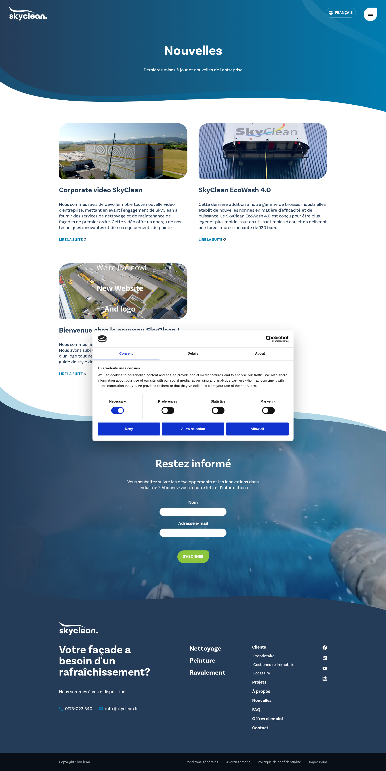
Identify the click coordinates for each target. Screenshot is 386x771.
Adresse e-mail (193, 523)
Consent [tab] (126, 354)
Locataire (261, 673)
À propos (261, 691)
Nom (193, 502)
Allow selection (193, 429)
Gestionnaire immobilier (274, 664)
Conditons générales (201, 762)
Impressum (318, 762)
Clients (259, 647)
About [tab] (260, 354)
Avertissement (238, 762)
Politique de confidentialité (279, 762)
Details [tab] (193, 354)
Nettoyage (205, 648)
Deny (129, 429)
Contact (260, 728)
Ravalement (207, 672)
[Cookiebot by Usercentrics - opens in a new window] (269, 338)
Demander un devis (355, 757)
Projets (259, 682)
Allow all (257, 429)
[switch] (168, 410)
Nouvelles (262, 700)
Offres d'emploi (267, 719)
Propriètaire (264, 656)
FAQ (256, 710)
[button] (341, 13)
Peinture (202, 660)
